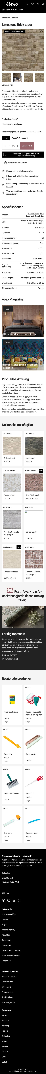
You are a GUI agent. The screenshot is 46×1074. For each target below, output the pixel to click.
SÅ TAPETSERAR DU (10, 659)
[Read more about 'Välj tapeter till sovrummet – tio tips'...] (23, 321)
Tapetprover (7, 940)
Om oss (5, 919)
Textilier (5, 1046)
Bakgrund (30, 216)
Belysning (6, 1036)
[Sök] (27, 4)
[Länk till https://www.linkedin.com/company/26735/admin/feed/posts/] (14, 900)
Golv (3, 1057)
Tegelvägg (39, 216)
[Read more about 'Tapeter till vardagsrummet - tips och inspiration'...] (23, 354)
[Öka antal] (17, 146)
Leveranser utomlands (11, 950)
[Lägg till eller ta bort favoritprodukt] (41, 31)
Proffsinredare (7, 982)
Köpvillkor (6, 935)
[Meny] (3, 4)
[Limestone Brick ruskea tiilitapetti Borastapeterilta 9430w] (23, 50)
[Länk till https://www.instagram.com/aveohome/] (8, 900)
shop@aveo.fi (7, 878)
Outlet (4, 1062)
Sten (42, 213)
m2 (13, 146)
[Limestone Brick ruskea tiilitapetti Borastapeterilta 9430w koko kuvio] (39, 77)
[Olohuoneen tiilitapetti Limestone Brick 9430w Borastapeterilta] (17, 77)
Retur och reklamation (11, 955)
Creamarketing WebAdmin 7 (27, 1071)
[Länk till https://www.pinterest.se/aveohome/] (19, 900)
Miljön (4, 924)
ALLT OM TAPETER (9, 655)
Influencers (6, 987)
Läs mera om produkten (12, 124)
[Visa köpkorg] (42, 4)
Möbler (5, 1041)
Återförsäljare (7, 997)
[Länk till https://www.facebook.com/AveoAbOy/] (3, 900)
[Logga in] (37, 4)
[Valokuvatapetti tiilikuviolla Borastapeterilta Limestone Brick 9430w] (28, 77)
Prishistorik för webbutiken (17, 163)
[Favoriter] (32, 4)
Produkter (6, 18)
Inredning (6, 1020)
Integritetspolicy (8, 930)
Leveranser (6, 945)
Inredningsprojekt (9, 976)
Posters (5, 1031)
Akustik (5, 1051)
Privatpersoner (8, 992)
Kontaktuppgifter (9, 914)
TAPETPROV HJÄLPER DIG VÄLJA (15, 651)
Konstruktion (33, 213)
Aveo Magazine (8, 1002)
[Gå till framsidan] (12, 4)
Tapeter (15, 18)
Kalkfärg (5, 1026)
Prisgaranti (6, 961)
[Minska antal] (4, 146)
